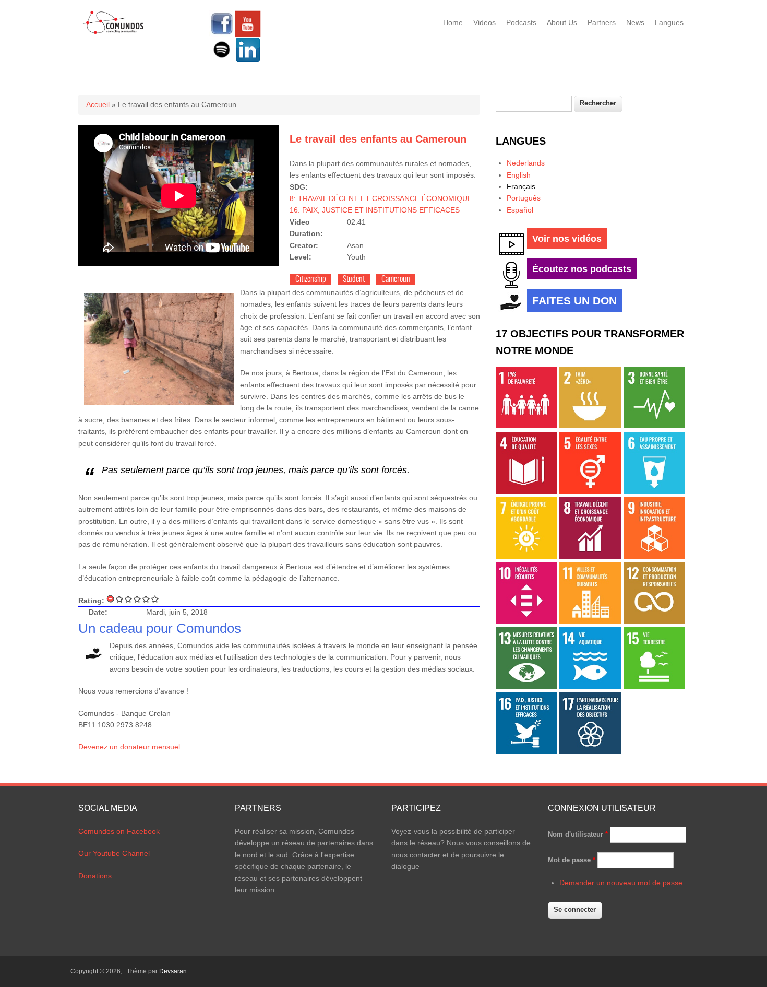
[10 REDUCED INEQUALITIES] (526, 621)
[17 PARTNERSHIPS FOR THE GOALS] (590, 751)
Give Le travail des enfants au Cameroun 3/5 (137, 599)
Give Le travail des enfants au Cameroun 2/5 (128, 599)
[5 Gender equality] (590, 491)
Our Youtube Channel (114, 853)
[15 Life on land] (654, 686)
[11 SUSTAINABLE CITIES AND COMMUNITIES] (590, 621)
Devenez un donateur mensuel (129, 747)
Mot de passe (571, 860)
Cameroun (395, 279)
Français (521, 186)
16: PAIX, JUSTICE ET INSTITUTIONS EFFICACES (375, 210)
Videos (484, 22)
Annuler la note (110, 599)
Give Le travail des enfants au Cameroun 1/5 (119, 599)
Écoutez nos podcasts (581, 269)
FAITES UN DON (574, 301)
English (519, 175)
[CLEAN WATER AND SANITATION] (654, 491)
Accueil (98, 104)
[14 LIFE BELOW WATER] (590, 686)
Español (520, 210)
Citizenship (310, 279)
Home (453, 22)
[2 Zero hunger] (590, 425)
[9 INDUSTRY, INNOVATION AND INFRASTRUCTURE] (654, 556)
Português (524, 198)
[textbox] (534, 104)
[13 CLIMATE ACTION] (526, 686)
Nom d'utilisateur (578, 834)
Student (354, 279)
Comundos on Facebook (119, 831)
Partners (602, 22)
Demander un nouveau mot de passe (620, 882)
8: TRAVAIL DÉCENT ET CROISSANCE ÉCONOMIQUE (381, 198)
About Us (562, 22)
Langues (669, 22)
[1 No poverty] (526, 425)
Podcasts (521, 22)
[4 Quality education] (526, 491)
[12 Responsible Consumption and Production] (654, 621)
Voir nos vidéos (567, 238)
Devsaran (173, 971)
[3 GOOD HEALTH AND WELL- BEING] (654, 425)
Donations (95, 876)
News (635, 22)
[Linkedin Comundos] (248, 60)
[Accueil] (113, 32)
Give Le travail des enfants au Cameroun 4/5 (146, 599)
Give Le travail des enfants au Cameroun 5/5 (155, 599)
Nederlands (526, 163)
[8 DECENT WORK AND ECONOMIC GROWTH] (590, 556)
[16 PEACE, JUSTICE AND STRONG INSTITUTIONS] (526, 751)
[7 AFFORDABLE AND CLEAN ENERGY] (526, 556)
